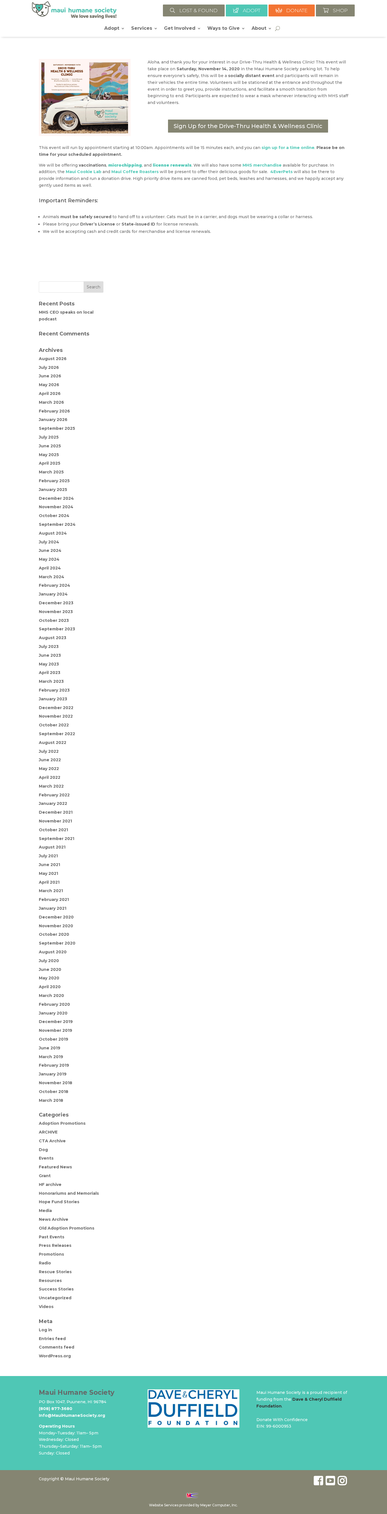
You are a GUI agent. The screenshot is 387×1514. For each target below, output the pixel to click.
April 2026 (50, 393)
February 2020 (54, 1004)
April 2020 (50, 986)
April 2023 (49, 672)
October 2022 (54, 725)
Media (45, 1210)
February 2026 (54, 411)
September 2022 (57, 733)
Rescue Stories (55, 1271)
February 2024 (54, 585)
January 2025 (53, 489)
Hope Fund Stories (59, 1201)
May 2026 (49, 384)
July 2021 (48, 855)
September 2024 (57, 524)
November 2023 (56, 611)
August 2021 (52, 847)
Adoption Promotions (62, 1123)
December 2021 (56, 812)
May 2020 (49, 978)
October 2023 (54, 620)
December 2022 (56, 707)
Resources (50, 1280)
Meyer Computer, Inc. (219, 1505)
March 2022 (51, 786)
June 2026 (50, 375)
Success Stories (56, 1289)
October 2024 (54, 515)
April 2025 (49, 463)
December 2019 (56, 1021)
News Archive (53, 1219)
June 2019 (49, 1048)
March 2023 (51, 681)
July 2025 (49, 437)
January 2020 (53, 1013)
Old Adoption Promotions (66, 1228)
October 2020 (54, 934)
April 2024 (50, 568)
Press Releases (55, 1245)
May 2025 (49, 454)
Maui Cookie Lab (83, 171)
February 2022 (54, 795)
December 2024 (56, 498)
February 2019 (54, 1065)
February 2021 (54, 899)
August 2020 (53, 951)
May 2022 (49, 768)
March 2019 (51, 1056)
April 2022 (49, 777)
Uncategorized (55, 1297)
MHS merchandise (262, 165)
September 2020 (57, 943)
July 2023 (49, 646)
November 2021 (55, 821)
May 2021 (48, 873)
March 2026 (51, 402)
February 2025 (54, 480)
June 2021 (49, 864)
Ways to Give (223, 28)
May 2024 (49, 559)
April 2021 (49, 882)
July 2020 (49, 960)
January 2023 (53, 698)
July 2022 (49, 751)
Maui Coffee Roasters (135, 171)
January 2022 (53, 803)
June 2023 (50, 655)
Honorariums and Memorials (69, 1193)
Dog (43, 1149)
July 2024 (49, 542)
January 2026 (53, 419)
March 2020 (51, 995)
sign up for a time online (287, 147)
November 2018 (55, 1082)
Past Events (51, 1236)
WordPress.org (55, 1355)
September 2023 (57, 628)
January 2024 (53, 594)
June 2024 (50, 550)
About (259, 28)
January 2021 (52, 908)
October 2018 (53, 1091)
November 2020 (56, 925)
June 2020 (50, 969)
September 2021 (56, 838)
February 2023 (54, 690)
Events (46, 1158)
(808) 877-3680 (55, 1408)
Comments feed (56, 1347)
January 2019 (53, 1074)
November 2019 (55, 1030)
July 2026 (49, 367)
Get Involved (179, 28)
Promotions (51, 1254)
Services (141, 28)
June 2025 (50, 445)
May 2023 (49, 664)
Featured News (55, 1166)
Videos (46, 1306)
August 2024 (53, 533)
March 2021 (51, 890)
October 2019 (53, 1039)
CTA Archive (52, 1140)
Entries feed (52, 1338)
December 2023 (56, 602)
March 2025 (51, 472)
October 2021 (53, 829)
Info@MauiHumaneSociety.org (72, 1415)
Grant (45, 1175)
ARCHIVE (48, 1132)
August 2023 (52, 637)
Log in (45, 1329)
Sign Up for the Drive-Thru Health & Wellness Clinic (248, 126)
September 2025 (57, 428)
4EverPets (281, 171)
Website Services (163, 1505)
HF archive (50, 1184)
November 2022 (56, 716)
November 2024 (56, 506)
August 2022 (52, 742)
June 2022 (50, 759)
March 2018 (51, 1100)
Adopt (111, 28)
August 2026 (53, 358)
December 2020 (56, 917)
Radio (45, 1263)
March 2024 (51, 576)
